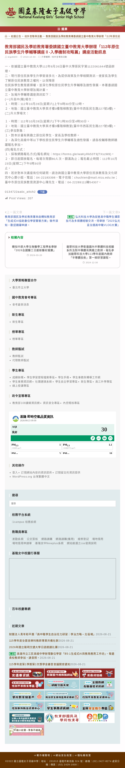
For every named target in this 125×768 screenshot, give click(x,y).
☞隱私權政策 (83, 755)
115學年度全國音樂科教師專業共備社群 (34, 640)
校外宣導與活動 (59, 57)
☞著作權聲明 (42, 755)
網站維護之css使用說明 (82, 543)
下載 (42, 192)
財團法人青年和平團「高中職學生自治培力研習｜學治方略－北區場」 (52, 634)
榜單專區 (18, 339)
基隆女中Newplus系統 (49, 543)
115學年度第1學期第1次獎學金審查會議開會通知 (39, 664)
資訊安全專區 (51, 403)
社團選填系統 (43, 381)
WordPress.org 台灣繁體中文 (31, 476)
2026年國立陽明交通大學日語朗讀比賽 (33, 647)
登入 (15, 472)
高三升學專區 (103, 381)
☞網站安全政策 (62, 755)
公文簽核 (32, 539)
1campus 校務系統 (24, 522)
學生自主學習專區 (66, 381)
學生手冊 (63, 377)
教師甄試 (18, 356)
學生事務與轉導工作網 (87, 377)
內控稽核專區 (71, 403)
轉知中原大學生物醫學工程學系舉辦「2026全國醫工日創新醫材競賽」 (34, 248)
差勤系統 (18, 539)
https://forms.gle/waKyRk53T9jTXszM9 (81, 154)
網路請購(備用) (65, 539)
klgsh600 (13, 57)
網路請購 (47, 539)
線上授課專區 (20, 385)
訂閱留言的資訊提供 (68, 472)
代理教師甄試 (20, 360)
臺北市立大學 (20, 287)
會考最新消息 (20, 304)
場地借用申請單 (22, 543)
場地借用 (98, 539)
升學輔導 (46, 57)
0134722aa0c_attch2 (20, 191)
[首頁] (6, 36)
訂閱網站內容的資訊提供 (36, 472)
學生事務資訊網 (22, 381)
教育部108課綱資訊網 (26, 403)
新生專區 (18, 321)
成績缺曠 (18, 377)
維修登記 (83, 539)
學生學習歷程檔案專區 (41, 377)
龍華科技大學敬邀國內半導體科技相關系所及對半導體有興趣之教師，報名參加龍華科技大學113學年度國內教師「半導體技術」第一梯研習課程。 (90, 252)
